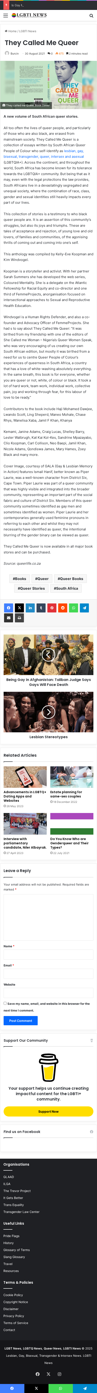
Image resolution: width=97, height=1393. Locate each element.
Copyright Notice (15, 1302)
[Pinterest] (51, 607)
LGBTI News (27, 31)
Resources (11, 1271)
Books (20, 578)
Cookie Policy (13, 1295)
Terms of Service (15, 1323)
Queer (43, 578)
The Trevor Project (17, 1191)
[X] (19, 607)
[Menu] (5, 17)
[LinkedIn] (30, 607)
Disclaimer (10, 1309)
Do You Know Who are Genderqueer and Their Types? (69, 843)
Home (12, 31)
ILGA (6, 1184)
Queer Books (71, 578)
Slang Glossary (14, 1257)
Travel (7, 1264)
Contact (9, 1330)
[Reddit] (62, 607)
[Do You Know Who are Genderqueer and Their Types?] (71, 824)
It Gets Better (13, 1198)
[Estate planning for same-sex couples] (71, 777)
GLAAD (8, 1177)
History (8, 1243)
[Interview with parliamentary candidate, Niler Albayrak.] (25, 824)
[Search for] (91, 17)
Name (9, 946)
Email (9, 965)
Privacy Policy (13, 1316)
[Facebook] (8, 607)
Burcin (15, 53)
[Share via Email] (8, 617)
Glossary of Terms (16, 1250)
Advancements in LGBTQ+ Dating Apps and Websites (25, 796)
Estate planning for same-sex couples (66, 794)
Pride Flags (11, 1236)
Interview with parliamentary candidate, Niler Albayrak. (25, 843)
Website (9, 984)
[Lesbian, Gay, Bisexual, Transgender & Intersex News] (29, 15)
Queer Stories (32, 588)
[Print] (19, 617)
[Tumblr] (41, 607)
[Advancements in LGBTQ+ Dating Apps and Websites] (25, 777)
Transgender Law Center (21, 1212)
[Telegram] (84, 607)
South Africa (67, 588)
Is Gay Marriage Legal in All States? (36, 5)
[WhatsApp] (73, 607)
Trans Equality (13, 1205)
